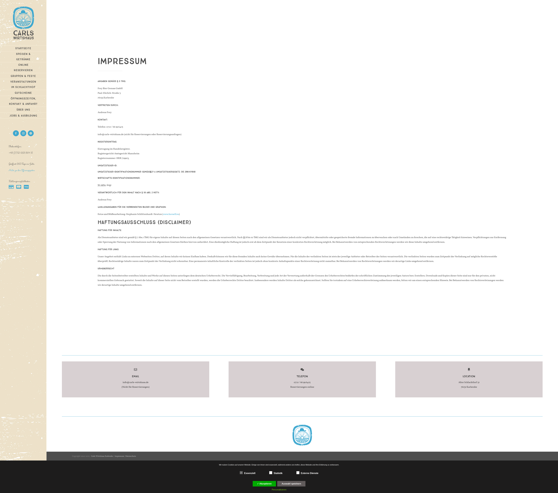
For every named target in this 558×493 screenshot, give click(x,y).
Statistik (278, 473)
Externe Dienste (309, 473)
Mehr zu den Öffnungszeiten (22, 170)
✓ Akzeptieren (264, 483)
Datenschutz (130, 456)
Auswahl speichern (291, 483)
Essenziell (249, 473)
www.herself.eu (171, 214)
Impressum (119, 456)
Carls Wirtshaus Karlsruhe (102, 456)
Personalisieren (279, 489)
